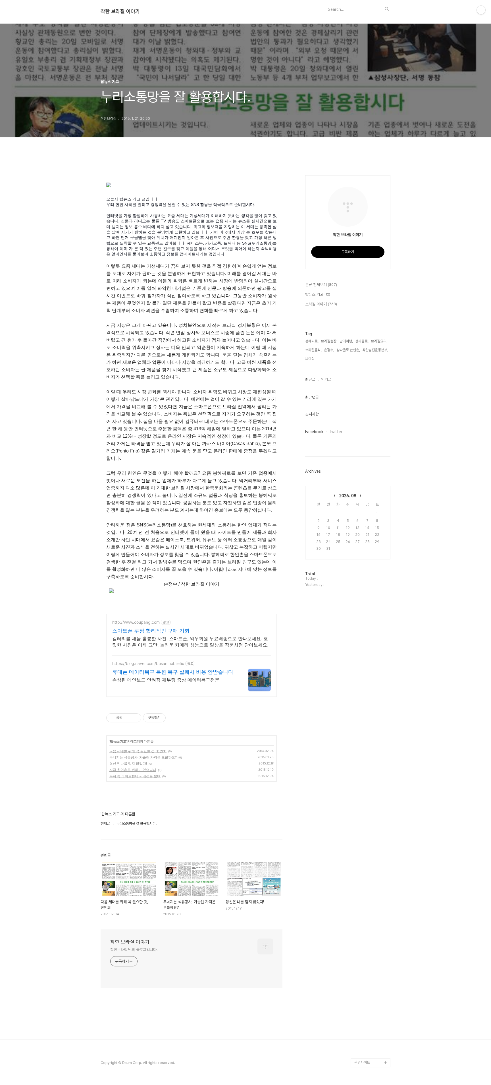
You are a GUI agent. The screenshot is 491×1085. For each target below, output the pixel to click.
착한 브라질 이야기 (120, 11)
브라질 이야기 (321, 304)
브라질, (310, 358)
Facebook (314, 431)
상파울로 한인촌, (348, 350)
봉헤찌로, (312, 341)
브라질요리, (379, 341)
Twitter (335, 431)
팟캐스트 (361, 1053)
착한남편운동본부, (375, 350)
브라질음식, (313, 350)
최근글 (310, 379)
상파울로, (362, 341)
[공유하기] (127, 718)
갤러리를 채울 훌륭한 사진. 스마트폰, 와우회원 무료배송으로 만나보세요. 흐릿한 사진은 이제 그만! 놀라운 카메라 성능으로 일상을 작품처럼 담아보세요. (190, 642)
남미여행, (346, 341)
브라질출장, (329, 341)
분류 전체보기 (321, 284)
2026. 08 (347, 495)
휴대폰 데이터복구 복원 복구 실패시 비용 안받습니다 (172, 672)
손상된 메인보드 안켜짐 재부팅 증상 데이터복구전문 (165, 680)
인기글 (326, 379)
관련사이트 (362, 1062)
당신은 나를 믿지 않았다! (128, 763)
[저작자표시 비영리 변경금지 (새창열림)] (173, 718)
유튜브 (359, 1044)
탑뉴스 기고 (118, 741)
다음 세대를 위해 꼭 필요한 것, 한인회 (138, 751)
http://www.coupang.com (136, 622)
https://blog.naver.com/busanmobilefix (148, 663)
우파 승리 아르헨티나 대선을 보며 (135, 776)
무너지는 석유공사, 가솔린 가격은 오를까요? (143, 757)
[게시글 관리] (134, 718)
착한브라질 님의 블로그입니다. (133, 949)
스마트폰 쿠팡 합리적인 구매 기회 (151, 631)
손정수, (329, 350)
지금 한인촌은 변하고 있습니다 (132, 770)
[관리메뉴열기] (481, 10)
